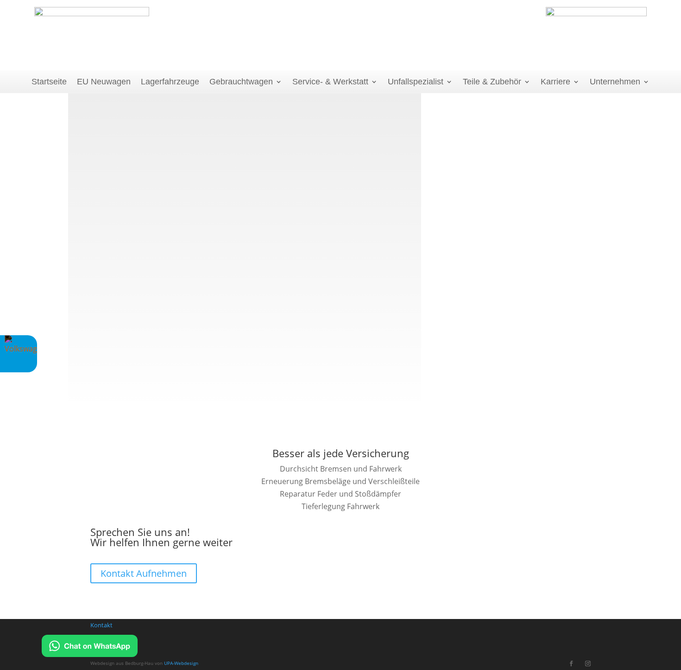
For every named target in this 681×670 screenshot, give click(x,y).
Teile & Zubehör (492, 81)
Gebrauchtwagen (241, 81)
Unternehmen (615, 81)
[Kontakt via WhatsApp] (90, 648)
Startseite (49, 81)
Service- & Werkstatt (330, 81)
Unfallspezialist (415, 81)
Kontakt (101, 625)
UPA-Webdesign (181, 663)
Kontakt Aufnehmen (144, 573)
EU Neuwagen (104, 81)
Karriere (555, 81)
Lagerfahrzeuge (170, 81)
